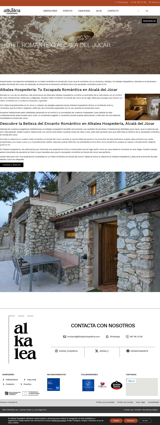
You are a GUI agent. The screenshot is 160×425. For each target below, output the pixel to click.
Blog (99, 10)
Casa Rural (84, 10)
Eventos (67, 10)
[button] (11, 165)
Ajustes (145, 420)
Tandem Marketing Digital (146, 410)
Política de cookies (59, 420)
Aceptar (116, 420)
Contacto (113, 10)
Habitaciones (50, 10)
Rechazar (130, 420)
